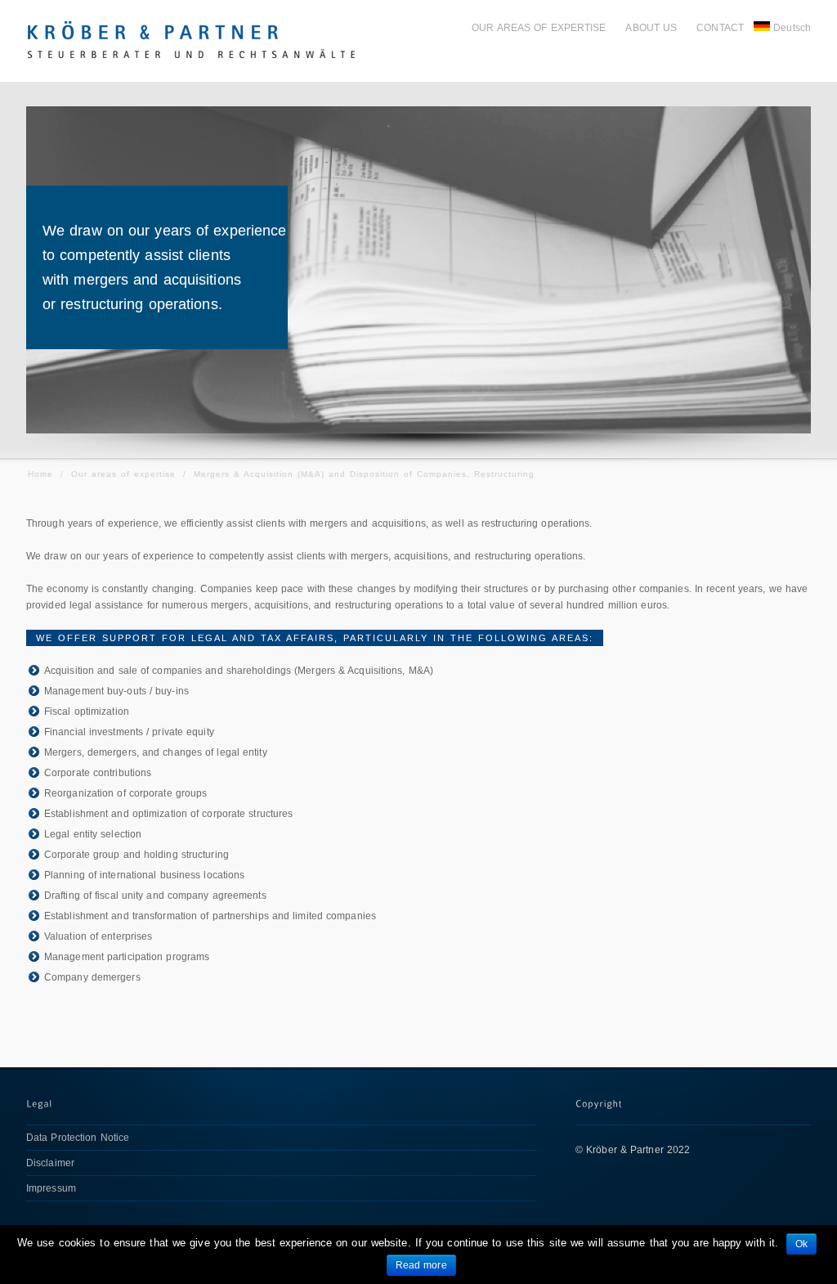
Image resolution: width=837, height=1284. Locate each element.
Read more (421, 1265)
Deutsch (792, 28)
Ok (801, 1244)
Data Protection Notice (77, 1137)
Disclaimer (50, 1163)
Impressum (51, 1188)
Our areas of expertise (123, 473)
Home (40, 473)
